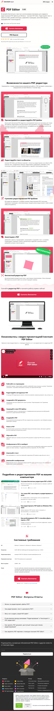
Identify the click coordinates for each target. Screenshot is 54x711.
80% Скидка (46, 2)
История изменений (32, 583)
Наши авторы (31, 685)
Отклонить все (27, 705)
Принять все (19, 705)
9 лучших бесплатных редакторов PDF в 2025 (36, 481)
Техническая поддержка (43, 683)
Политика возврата (42, 688)
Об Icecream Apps (32, 681)
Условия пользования (42, 685)
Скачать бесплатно (16, 28)
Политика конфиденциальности (45, 690)
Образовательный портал (43, 681)
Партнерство (31, 688)
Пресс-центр (31, 683)
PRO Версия (14, 35)
